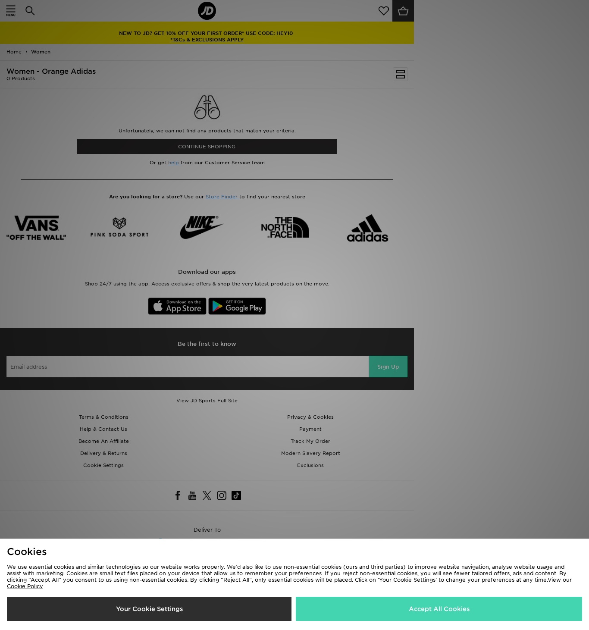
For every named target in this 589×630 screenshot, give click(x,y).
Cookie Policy (25, 586)
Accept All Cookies (439, 608)
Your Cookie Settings (149, 608)
